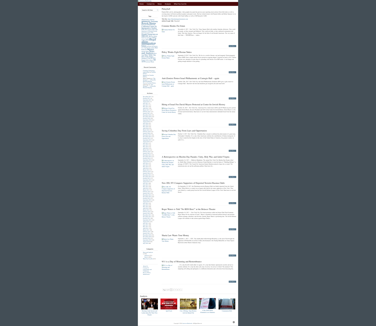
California (145, 26)
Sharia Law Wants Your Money (175, 235)
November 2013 (147, 176)
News (160, 4)
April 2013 (146, 188)
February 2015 (147, 151)
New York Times (147, 56)
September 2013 (147, 180)
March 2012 (146, 210)
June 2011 (145, 225)
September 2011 (147, 220)
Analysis (168, 4)
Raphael (145, 75)
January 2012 (146, 213)
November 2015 (147, 136)
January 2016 (146, 133)
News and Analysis (147, 52)
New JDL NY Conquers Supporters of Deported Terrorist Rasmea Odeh (193, 182)
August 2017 (146, 101)
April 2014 (146, 168)
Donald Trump (146, 34)
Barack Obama (148, 23)
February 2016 (147, 131)
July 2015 (145, 143)
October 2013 (146, 178)
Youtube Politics (151, 83)
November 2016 (147, 116)
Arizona (154, 21)
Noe (144, 83)
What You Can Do (180, 4)
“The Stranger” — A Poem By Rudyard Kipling (149, 79)
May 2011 (145, 226)
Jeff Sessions (155, 46)
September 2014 (147, 160)
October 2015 (146, 138)
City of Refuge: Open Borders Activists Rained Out (188, 312)
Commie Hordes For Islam (173, 25)
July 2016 (145, 123)
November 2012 (147, 196)
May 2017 (145, 106)
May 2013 (145, 186)
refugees (151, 60)
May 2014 (145, 166)
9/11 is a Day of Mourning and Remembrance (182, 261)
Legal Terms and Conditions (147, 270)
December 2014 (147, 155)
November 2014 (147, 156)
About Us (145, 266)
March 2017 (146, 110)
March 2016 (146, 130)
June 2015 (145, 145)
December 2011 (147, 215)
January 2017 (146, 113)
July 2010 (145, 243)
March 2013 (146, 190)
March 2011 (146, 230)
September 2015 (147, 140)
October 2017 (146, 98)
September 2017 (147, 100)
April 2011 (146, 228)
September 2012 (147, 200)
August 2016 (146, 121)
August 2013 (146, 181)
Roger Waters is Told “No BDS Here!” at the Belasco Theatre (188, 209)
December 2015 (147, 135)
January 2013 (146, 193)
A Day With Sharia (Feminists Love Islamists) (207, 311)
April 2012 (146, 208)
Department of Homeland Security (149, 31)
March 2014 (146, 170)
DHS (152, 32)
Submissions (146, 274)
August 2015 (146, 141)
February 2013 (147, 191)
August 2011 (146, 221)
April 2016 (146, 128)
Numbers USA (145, 58)
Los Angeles (144, 48)
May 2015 (145, 146)
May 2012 (145, 206)
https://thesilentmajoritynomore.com (178, 19)
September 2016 (147, 120)
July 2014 (145, 163)
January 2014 (146, 173)
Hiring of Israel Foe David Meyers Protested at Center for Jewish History (193, 104)
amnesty (145, 21)
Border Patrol (144, 24)
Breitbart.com (151, 24)
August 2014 (146, 161)
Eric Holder (154, 36)
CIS (142, 29)
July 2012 (145, 203)
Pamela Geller (145, 60)
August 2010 (146, 241)
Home (141, 4)
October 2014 (146, 158)
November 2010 (147, 236)
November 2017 (147, 96)
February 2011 (147, 231)
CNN (145, 29)
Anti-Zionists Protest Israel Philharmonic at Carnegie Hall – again (190, 78)
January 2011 (146, 233)
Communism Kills (227, 311)
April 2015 (146, 148)
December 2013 (147, 175)
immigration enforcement (148, 44)
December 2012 (147, 195)
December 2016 (147, 115)
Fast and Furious (148, 38)
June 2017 (145, 105)
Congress (149, 29)
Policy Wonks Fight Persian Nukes (177, 52)
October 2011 (146, 218)
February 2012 (147, 211)
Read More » (232, 46)
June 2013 (145, 185)
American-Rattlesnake (187, 323)
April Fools (169, 311)
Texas (152, 62)
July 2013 (145, 183)
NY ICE (153, 58)
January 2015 (146, 153)
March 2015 (146, 150)
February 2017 (147, 111)
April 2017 (146, 108)
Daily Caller (155, 29)
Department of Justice (146, 32)
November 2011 (147, 216)
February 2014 (147, 171)
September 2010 (147, 240)
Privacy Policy (147, 272)
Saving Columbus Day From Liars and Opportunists (184, 130)
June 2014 (145, 165)
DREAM (155, 34)
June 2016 (145, 125)
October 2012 (146, 198)
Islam (143, 45)
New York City (150, 55)
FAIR (142, 38)
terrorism (148, 62)
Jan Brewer (149, 46)
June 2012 (145, 205)
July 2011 (145, 223)
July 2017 (145, 103)
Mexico (150, 49)
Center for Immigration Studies (149, 27)
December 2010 (147, 235)
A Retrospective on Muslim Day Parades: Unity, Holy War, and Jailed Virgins (196, 156)
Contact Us (151, 4)
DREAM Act (146, 36)
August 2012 (146, 201)
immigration (148, 43)
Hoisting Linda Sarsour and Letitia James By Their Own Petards (149, 313)
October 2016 (146, 118)
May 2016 (145, 126)
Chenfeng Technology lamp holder (149, 71)
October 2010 (146, 238)
